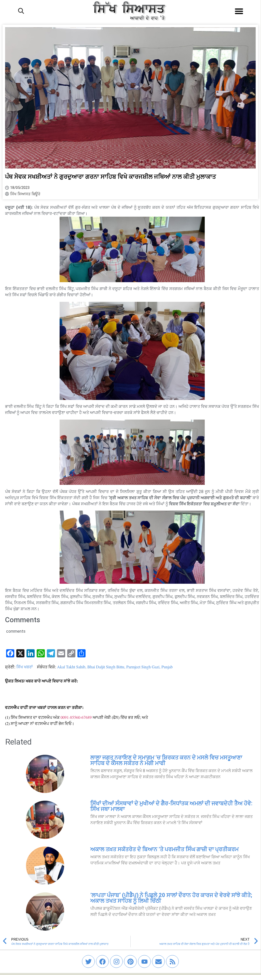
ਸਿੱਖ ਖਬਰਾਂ (24, 666)
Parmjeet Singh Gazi (142, 666)
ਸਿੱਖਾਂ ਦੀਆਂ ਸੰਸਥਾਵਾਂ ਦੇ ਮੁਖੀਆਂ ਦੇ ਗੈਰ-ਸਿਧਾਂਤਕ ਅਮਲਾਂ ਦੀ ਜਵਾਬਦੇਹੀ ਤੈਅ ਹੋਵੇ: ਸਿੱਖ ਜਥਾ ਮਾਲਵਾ (171, 806)
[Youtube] (144, 961)
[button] (239, 11)
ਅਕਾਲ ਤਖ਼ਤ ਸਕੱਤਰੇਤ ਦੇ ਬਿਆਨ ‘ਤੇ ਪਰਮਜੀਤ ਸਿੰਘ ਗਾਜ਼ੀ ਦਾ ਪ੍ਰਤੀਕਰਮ (164, 849)
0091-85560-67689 (76, 717)
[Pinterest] (130, 961)
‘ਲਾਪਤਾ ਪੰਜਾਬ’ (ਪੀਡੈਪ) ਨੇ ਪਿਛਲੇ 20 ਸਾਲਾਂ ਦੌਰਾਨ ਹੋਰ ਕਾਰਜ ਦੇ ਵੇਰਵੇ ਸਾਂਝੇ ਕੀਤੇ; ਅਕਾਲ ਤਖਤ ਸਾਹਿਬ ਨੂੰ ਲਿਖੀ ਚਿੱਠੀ (171, 898)
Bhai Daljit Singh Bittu (105, 666)
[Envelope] (158, 961)
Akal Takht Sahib (71, 666)
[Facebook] (102, 961)
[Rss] (172, 961)
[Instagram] (116, 961)
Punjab (167, 666)
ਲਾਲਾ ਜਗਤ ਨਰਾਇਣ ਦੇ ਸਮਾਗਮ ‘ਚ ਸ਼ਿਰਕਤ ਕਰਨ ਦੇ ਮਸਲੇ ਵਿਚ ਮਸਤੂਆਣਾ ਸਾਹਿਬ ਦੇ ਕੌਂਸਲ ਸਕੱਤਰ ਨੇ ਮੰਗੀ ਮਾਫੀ (166, 760)
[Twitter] (88, 961)
